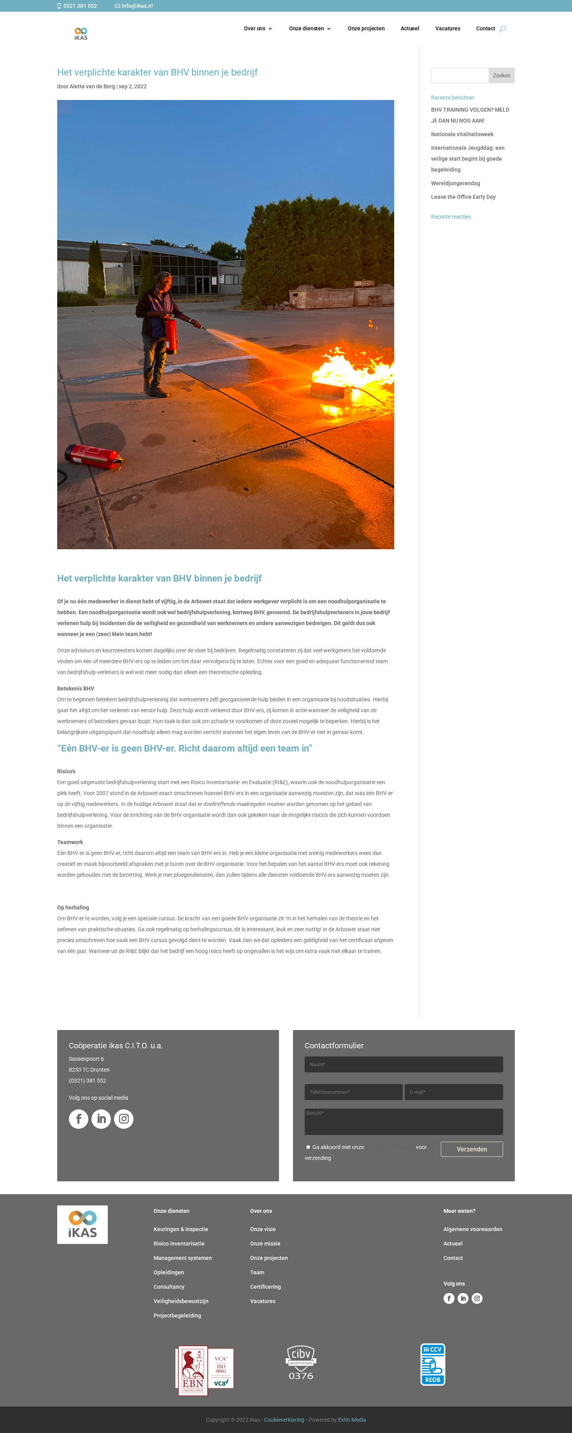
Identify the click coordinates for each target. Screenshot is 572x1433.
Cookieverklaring (284, 1420)
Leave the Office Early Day (463, 197)
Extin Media (352, 1420)
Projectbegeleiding (177, 1315)
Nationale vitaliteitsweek (462, 134)
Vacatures (447, 28)
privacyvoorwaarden (390, 1147)
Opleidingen (169, 1272)
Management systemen (183, 1258)
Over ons (254, 28)
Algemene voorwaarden (473, 1229)
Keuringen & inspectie (181, 1229)
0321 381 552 (80, 6)
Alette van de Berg (92, 86)
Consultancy (169, 1287)
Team (257, 1272)
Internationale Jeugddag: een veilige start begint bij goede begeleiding (468, 159)
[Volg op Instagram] (123, 1119)
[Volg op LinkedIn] (101, 1119)
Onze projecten (366, 28)
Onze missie (265, 1243)
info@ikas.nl (137, 6)
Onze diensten (306, 28)
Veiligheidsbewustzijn (181, 1301)
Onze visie (263, 1229)
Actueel (410, 28)
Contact (485, 28)
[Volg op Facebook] (78, 1119)
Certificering (265, 1287)
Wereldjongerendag (455, 183)
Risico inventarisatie (179, 1243)
